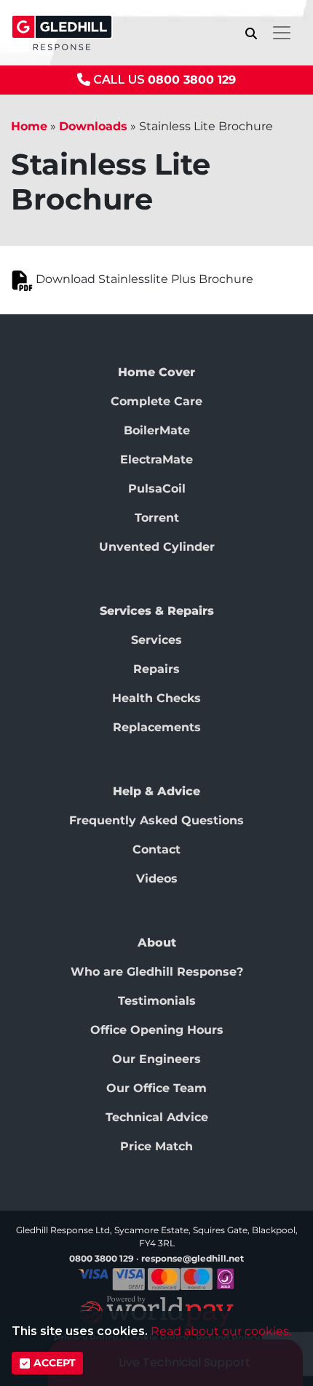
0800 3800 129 (192, 80)
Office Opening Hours (156, 1030)
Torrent (157, 518)
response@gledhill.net (192, 1258)
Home (29, 126)
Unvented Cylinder (157, 547)
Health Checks (156, 698)
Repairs (156, 669)
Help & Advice (156, 791)
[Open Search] (251, 33)
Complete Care (156, 401)
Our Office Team (156, 1088)
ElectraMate (156, 459)
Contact (156, 849)
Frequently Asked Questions (156, 820)
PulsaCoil (157, 488)
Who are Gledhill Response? (157, 972)
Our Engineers (156, 1059)
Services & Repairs (157, 611)
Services (156, 640)
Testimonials (157, 1001)
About (157, 942)
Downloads (93, 126)
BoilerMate (157, 430)
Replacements (157, 727)
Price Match (156, 1146)
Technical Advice (157, 1117)
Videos (157, 878)
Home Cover (156, 372)
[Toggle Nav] (281, 32)
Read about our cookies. (221, 1331)
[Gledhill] (62, 32)
